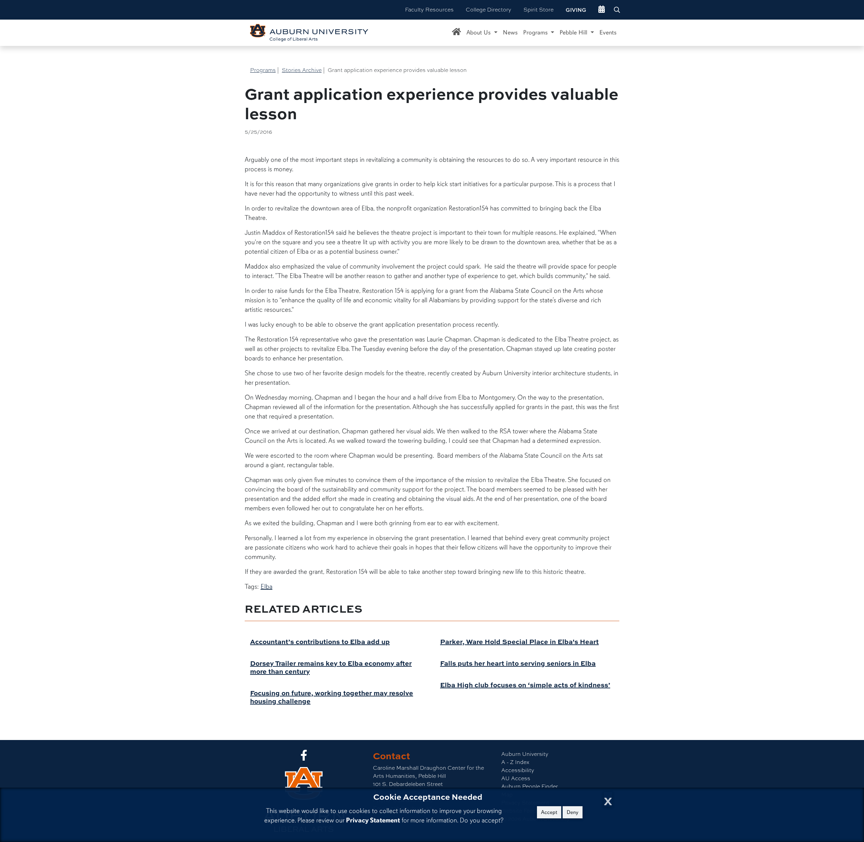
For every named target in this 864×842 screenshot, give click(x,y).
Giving (576, 10)
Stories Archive (302, 70)
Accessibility (517, 770)
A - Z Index (515, 762)
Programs (263, 70)
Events (608, 32)
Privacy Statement (373, 820)
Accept (549, 812)
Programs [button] (536, 32)
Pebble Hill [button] (574, 32)
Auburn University (524, 754)
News (510, 32)
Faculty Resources (429, 9)
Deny (572, 812)
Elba (266, 586)
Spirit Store (538, 9)
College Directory (488, 9)
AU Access (515, 778)
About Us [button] (479, 32)
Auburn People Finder (529, 786)
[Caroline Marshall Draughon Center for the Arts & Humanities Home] (456, 32)
